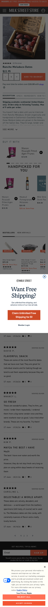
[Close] (45, 567)
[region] (24, 584)
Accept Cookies (24, 603)
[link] (24, 300)
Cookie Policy (22, 590)
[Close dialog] (44, 276)
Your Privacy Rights (24, 593)
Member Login (24, 325)
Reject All (24, 597)
